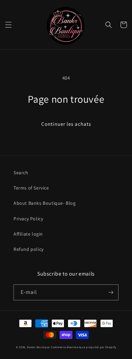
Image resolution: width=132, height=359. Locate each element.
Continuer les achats (66, 124)
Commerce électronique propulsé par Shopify (83, 347)
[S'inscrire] (110, 292)
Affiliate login (28, 234)
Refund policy (29, 249)
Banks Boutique (38, 347)
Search (21, 172)
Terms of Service (31, 188)
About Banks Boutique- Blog (45, 203)
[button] (8, 24)
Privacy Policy (28, 219)
